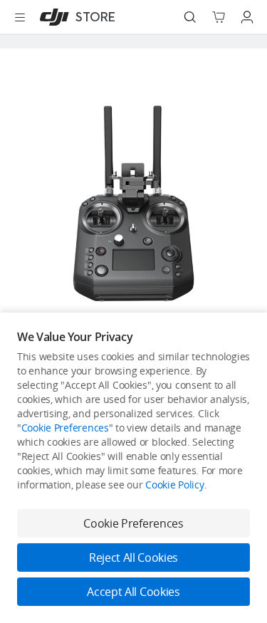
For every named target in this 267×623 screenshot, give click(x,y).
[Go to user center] (247, 17)
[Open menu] (20, 17)
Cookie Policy (174, 484)
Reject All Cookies (133, 557)
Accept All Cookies (133, 592)
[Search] (190, 17)
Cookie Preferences (65, 427)
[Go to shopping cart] (218, 17)
